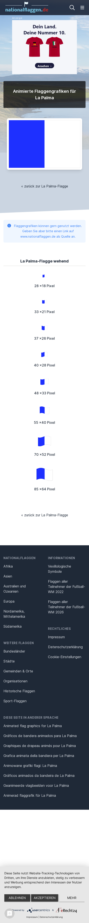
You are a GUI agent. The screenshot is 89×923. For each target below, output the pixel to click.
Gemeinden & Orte (18, 671)
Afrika (8, 566)
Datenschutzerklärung (51, 917)
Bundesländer (14, 651)
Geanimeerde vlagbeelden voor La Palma (36, 785)
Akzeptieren (45, 898)
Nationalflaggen (19, 558)
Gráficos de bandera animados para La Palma (40, 736)
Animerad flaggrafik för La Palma (29, 795)
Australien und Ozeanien (14, 588)
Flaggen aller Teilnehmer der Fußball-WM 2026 (66, 607)
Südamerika (12, 626)
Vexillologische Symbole (59, 569)
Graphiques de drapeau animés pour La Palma (39, 746)
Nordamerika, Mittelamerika (14, 614)
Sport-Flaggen (15, 701)
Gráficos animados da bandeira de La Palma (39, 775)
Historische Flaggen (19, 691)
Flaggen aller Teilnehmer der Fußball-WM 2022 (66, 586)
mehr (71, 898)
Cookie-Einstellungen (64, 657)
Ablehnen (17, 898)
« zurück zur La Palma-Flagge (44, 186)
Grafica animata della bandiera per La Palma (38, 755)
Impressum (56, 637)
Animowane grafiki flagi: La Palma (30, 765)
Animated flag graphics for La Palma (32, 726)
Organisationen (15, 681)
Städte (9, 661)
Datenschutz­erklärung (65, 647)
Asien (7, 576)
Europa (8, 601)
